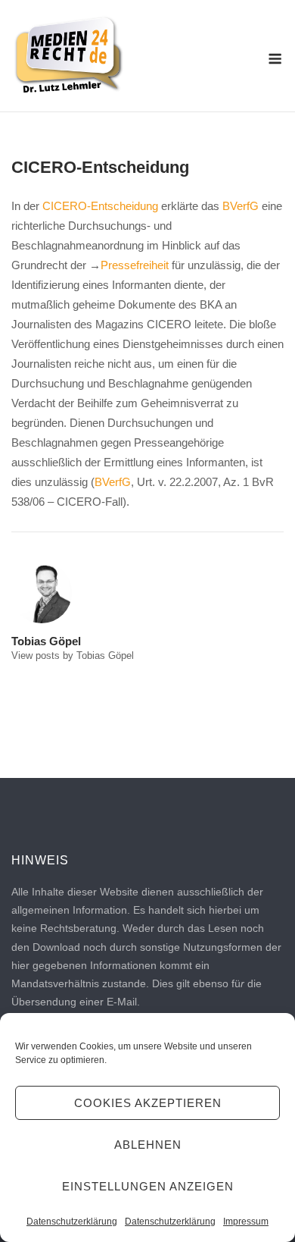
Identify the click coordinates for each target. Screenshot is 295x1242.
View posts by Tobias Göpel (72, 655)
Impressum (246, 1221)
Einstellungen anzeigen (148, 1186)
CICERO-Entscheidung (100, 205)
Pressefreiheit (135, 265)
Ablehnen (148, 1144)
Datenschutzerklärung (71, 1221)
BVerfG (240, 205)
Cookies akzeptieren (148, 1102)
